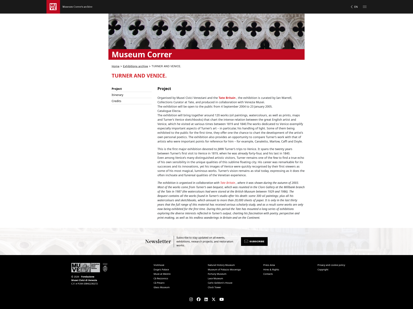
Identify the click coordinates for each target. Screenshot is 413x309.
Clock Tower (214, 287)
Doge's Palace (161, 269)
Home (115, 66)
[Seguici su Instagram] (191, 299)
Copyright (322, 269)
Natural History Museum (221, 265)
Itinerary (117, 95)
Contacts (268, 273)
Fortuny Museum (217, 273)
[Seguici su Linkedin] (206, 299)
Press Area (269, 265)
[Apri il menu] (365, 7)
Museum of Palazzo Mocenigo (224, 269)
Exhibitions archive (135, 66)
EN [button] (356, 7)
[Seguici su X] (214, 299)
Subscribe (256, 241)
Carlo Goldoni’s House (220, 282)
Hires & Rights (271, 269)
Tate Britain (227, 98)
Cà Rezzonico (161, 278)
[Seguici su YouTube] (221, 299)
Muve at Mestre (162, 273)
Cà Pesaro (159, 282)
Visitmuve (159, 265)
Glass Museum (162, 287)
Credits (116, 101)
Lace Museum (215, 278)
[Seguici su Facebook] (199, 299)
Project (117, 89)
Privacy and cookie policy (331, 265)
